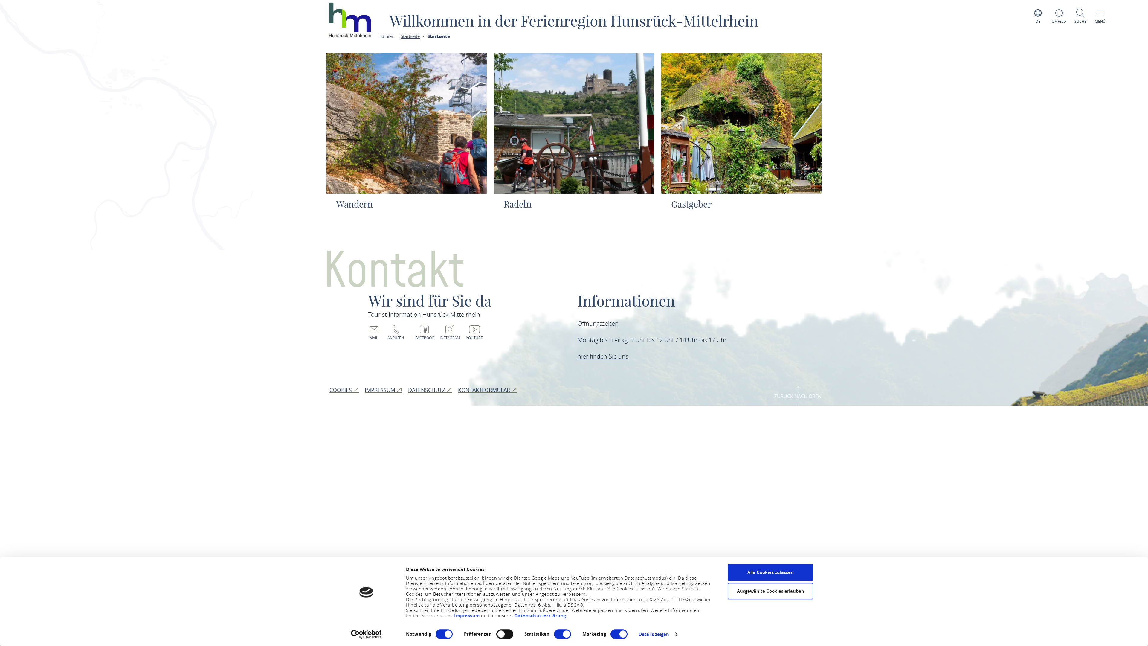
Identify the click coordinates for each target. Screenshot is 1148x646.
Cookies (341, 390)
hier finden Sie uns (603, 356)
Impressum (467, 616)
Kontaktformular (485, 390)
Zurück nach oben (798, 396)
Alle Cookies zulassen (770, 572)
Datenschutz (427, 390)
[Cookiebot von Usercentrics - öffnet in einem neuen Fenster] (366, 634)
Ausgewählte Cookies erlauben (770, 591)
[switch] (504, 634)
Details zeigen (654, 634)
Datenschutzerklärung (540, 616)
